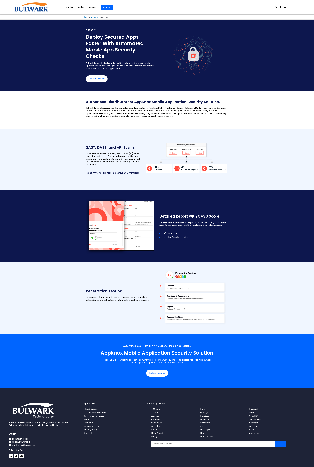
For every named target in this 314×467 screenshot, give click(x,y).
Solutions (70, 7)
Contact (106, 7)
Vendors (80, 7)
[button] (93, 7)
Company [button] (92, 7)
